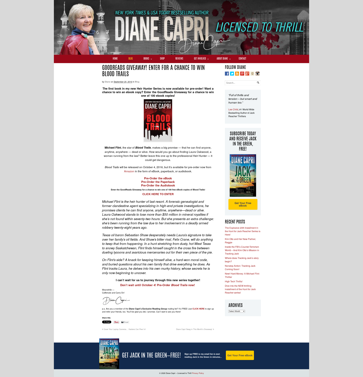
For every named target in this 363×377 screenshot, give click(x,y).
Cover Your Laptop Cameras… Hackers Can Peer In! (125, 329)
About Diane (222, 59)
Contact (242, 59)
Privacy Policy (198, 373)
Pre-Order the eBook (158, 178)
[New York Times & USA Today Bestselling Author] (181, 53)
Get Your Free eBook (243, 204)
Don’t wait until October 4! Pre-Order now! (158, 285)
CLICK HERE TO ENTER (158, 194)
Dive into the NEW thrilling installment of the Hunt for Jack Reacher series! (240, 289)
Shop (162, 59)
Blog (130, 59)
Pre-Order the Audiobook (158, 185)
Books (146, 59)
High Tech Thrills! (233, 281)
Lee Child (233, 109)
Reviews (179, 59)
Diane (107, 81)
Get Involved (200, 59)
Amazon (129, 171)
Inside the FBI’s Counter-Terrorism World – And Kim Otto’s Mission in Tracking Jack (242, 250)
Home (115, 59)
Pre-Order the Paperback (158, 182)
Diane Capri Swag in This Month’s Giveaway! (194, 329)
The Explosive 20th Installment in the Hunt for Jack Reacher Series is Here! (242, 231)
